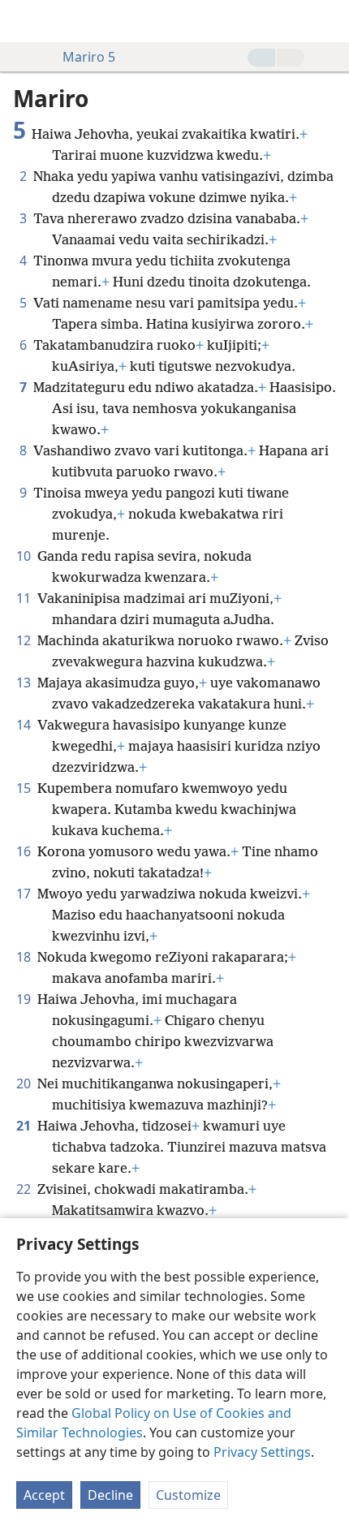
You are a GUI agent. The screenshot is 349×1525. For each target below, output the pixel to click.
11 (25, 598)
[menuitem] (24, 21)
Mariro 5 (88, 57)
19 (25, 999)
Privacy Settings (262, 1452)
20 (25, 1083)
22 (25, 1189)
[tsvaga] (329, 21)
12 (25, 640)
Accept (44, 1495)
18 (25, 957)
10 (25, 556)
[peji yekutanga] (24, 21)
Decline (110, 1495)
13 (25, 682)
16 (25, 851)
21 (25, 1126)
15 (25, 788)
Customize (188, 1495)
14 (25, 725)
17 (25, 894)
